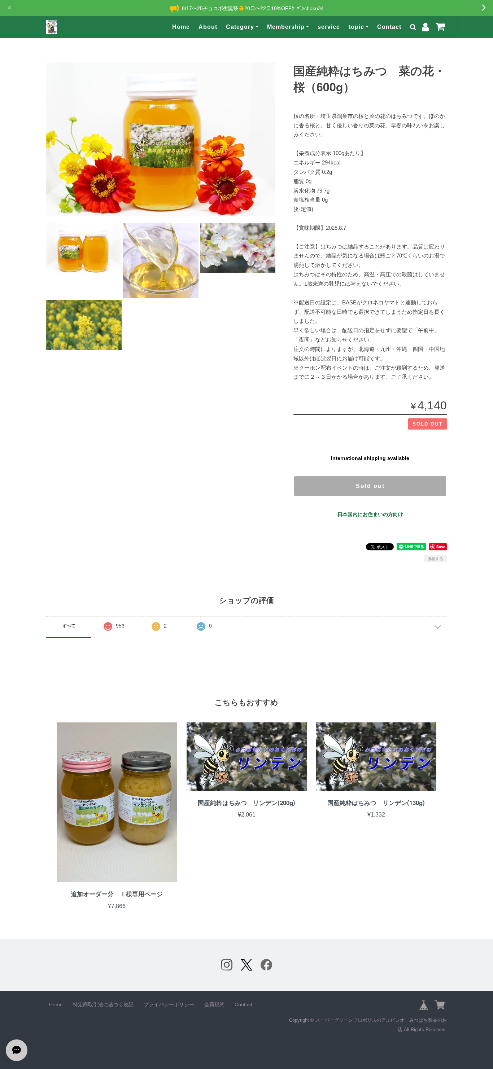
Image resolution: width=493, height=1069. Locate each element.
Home (181, 27)
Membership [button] (286, 27)
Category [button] (240, 27)
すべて (68, 625)
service (329, 27)
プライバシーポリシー (169, 1004)
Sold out (370, 486)
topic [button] (356, 27)
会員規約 (214, 1004)
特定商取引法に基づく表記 (103, 1004)
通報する (435, 559)
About (207, 27)
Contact (389, 27)
